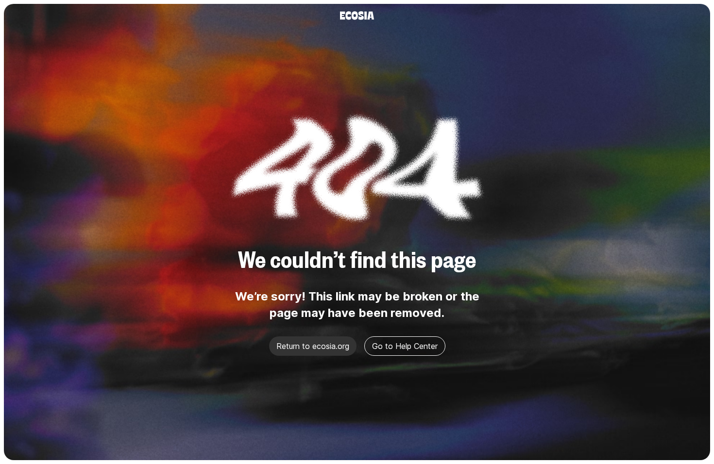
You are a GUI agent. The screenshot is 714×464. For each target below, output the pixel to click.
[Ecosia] (357, 15)
